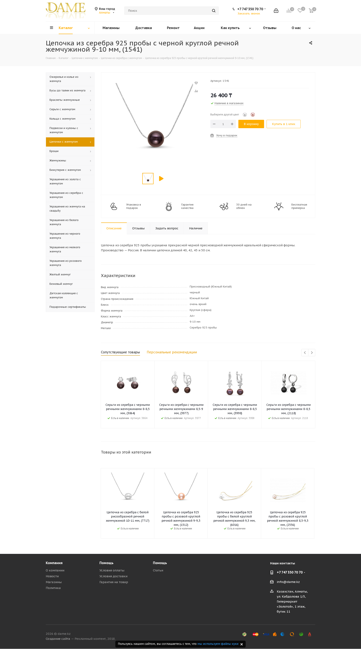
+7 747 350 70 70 (250, 9)
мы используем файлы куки (217, 644)
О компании (55, 570)
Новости (52, 576)
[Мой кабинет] (276, 10)
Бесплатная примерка (299, 206)
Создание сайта (58, 639)
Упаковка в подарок (133, 206)
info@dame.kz (288, 582)
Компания (54, 563)
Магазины (54, 582)
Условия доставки (113, 576)
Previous (305, 352)
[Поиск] (214, 10)
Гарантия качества (187, 206)
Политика (53, 588)
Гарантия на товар (113, 582)
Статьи (158, 570)
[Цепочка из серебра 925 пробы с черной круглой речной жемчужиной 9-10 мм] (154, 85)
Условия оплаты (111, 570)
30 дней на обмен (244, 206)
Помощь (106, 563)
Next (311, 352)
